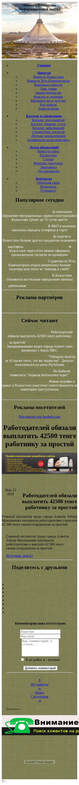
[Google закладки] (39, 592)
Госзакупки (48, 155)
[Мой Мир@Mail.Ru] (39, 612)
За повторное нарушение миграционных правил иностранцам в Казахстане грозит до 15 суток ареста (39, 215)
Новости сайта (48, 151)
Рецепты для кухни (48, 163)
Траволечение (48, 108)
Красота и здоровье (48, 97)
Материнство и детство (48, 100)
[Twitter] (39, 604)
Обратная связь (48, 182)
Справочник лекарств (48, 132)
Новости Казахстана (48, 77)
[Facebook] (39, 600)
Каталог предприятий (48, 120)
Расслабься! (48, 104)
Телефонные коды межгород (48, 140)
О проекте (48, 190)
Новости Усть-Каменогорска (48, 81)
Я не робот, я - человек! (43, 660)
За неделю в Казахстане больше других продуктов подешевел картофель (39, 241)
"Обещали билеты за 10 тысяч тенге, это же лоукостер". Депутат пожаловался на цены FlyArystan (40, 360)
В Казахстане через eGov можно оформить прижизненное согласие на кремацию (40, 251)
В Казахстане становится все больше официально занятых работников (39, 280)
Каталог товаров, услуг (48, 124)
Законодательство (48, 93)
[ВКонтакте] (39, 596)
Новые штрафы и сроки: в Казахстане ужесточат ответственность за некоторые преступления (39, 385)
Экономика (48, 167)
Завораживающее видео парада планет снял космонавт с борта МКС (39, 348)
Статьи (48, 159)
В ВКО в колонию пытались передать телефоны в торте (44, 228)
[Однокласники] (39, 608)
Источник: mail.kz (19, 556)
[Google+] (39, 588)
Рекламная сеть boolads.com (39, 417)
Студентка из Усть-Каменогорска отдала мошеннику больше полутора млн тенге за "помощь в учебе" (42, 265)
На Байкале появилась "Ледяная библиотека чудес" (40, 373)
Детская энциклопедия (48, 136)
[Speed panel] (39, 584)
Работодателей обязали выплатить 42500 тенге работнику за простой (40, 337)
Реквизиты (48, 186)
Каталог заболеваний (48, 128)
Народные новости (48, 85)
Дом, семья (48, 89)
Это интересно (48, 171)
